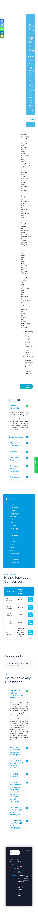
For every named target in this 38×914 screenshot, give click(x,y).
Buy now (32, 118)
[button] (19, 407)
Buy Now (30, 599)
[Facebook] (2, 21)
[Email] (2, 36)
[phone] (23, 865)
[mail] (26, 862)
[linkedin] (26, 859)
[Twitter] (2, 25)
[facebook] (23, 856)
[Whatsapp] (2, 29)
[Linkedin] (2, 32)
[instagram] (23, 859)
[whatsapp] (23, 862)
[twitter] (26, 856)
